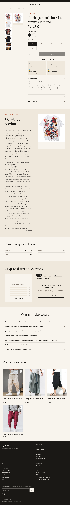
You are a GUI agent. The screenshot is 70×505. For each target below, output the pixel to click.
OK (31, 490)
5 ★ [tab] (45, 275)
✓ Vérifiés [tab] (39, 278)
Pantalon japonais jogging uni (13, 434)
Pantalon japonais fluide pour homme (12, 399)
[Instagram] (2, 494)
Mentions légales (40, 472)
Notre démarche (40, 470)
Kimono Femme (40, 449)
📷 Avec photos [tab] (58, 275)
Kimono (38, 447)
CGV (37, 474)
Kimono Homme (40, 452)
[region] (35, 403)
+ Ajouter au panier (13, 394)
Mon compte (5, 465)
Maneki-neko (39, 456)
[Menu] (2, 4)
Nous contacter (6, 477)
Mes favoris (5, 474)
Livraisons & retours (7, 468)
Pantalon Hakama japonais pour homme (34, 399)
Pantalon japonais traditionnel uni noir (57, 399)
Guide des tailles (6, 472)
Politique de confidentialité (43, 479)
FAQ (3, 479)
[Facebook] (7, 494)
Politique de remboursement (43, 477)
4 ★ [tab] (50, 275)
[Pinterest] (4, 494)
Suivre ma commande (7, 470)
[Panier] (67, 4)
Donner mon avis (19, 298)
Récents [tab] (47, 278)
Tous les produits (40, 458)
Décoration (39, 454)
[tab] (8, 16)
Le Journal (39, 468)
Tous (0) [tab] (39, 275)
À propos (38, 465)
